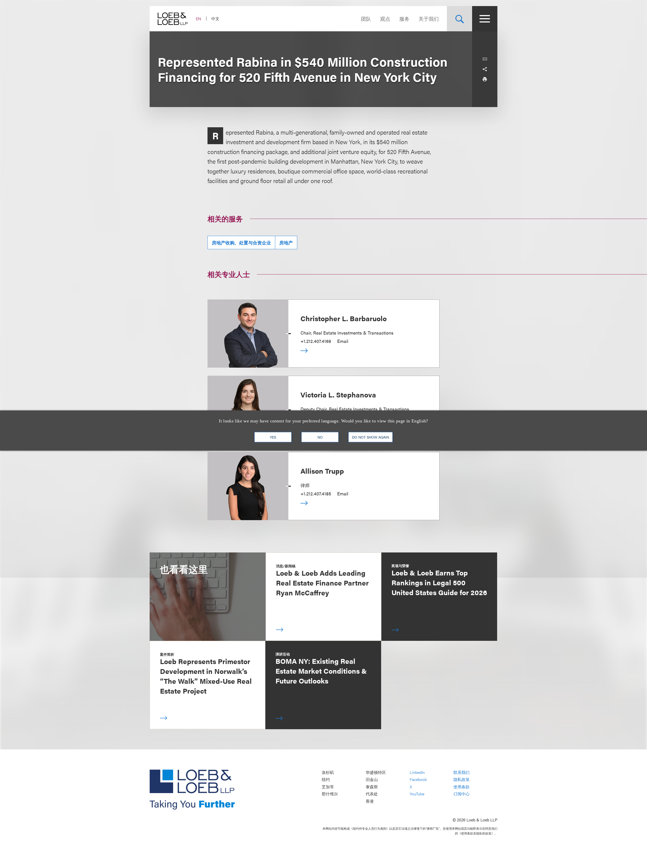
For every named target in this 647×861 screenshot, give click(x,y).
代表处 (372, 794)
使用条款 (461, 787)
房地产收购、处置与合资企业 (241, 242)
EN (198, 18)
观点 (385, 18)
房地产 (286, 242)
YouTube (417, 794)
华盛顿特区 (376, 772)
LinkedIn (417, 772)
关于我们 (429, 18)
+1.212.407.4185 (316, 493)
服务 (404, 18)
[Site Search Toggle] (459, 18)
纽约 (326, 779)
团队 (366, 18)
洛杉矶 (328, 772)
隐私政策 (461, 779)
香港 (370, 801)
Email (342, 341)
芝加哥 (328, 787)
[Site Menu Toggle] (484, 18)
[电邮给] (485, 59)
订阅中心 (461, 794)
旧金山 (372, 779)
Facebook (418, 779)
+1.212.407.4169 (316, 341)
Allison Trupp (322, 471)
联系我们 (461, 772)
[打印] (485, 79)
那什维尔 (330, 794)
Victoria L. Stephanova (338, 394)
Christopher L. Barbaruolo (344, 318)
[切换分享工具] (485, 69)
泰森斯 (372, 787)
